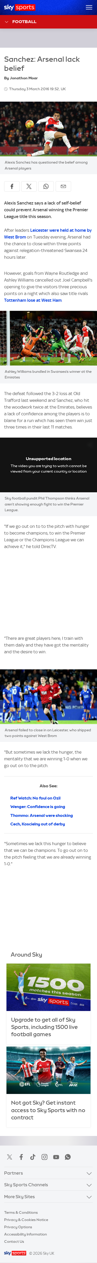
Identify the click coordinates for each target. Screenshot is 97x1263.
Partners (13, 1173)
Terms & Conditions (21, 1212)
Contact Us (14, 1241)
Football (24, 21)
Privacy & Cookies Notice (26, 1220)
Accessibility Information (25, 1234)
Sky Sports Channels (26, 1184)
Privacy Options (18, 1227)
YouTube (56, 1157)
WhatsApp (67, 1157)
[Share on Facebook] (12, 186)
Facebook (21, 1157)
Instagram (44, 1157)
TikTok (32, 1157)
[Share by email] (63, 186)
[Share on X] (29, 186)
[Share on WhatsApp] (46, 186)
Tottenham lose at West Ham (33, 300)
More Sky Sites (19, 1196)
